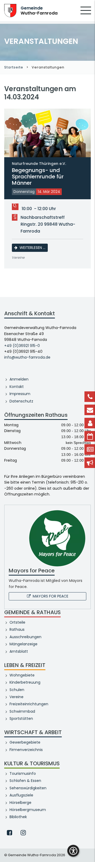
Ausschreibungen (25, 636)
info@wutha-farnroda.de (27, 357)
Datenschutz (21, 401)
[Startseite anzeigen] (10, 10)
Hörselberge (20, 802)
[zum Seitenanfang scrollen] (88, 850)
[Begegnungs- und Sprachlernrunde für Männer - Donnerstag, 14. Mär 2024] (47, 133)
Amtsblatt (19, 651)
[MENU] (85, 14)
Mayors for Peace (50, 596)
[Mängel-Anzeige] (89, 462)
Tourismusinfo (23, 773)
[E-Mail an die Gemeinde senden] (89, 410)
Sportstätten (21, 718)
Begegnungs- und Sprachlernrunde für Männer (39, 174)
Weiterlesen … (34, 247)
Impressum (20, 393)
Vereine (16, 696)
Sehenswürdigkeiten (28, 788)
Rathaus (17, 629)
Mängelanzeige (23, 644)
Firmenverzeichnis (26, 749)
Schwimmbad (22, 711)
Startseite (13, 67)
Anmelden (19, 379)
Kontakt (17, 386)
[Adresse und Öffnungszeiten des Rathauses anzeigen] (89, 423)
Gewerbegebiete (25, 742)
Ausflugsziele (21, 795)
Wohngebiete (22, 675)
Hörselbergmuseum (28, 809)
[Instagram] (23, 832)
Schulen (17, 689)
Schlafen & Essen (25, 780)
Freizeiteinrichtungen (29, 704)
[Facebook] (9, 832)
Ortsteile (17, 622)
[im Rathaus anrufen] (89, 396)
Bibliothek (18, 816)
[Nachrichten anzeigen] (89, 449)
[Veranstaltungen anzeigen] (89, 436)
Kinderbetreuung (25, 682)
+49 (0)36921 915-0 (22, 345)
